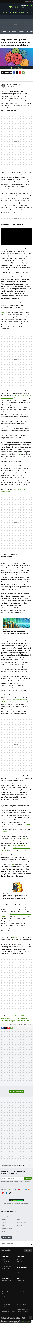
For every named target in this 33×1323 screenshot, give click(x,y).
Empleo (4, 1232)
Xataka (4, 1259)
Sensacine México (22, 1307)
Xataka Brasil (5, 1307)
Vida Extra (19, 1261)
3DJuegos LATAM (21, 1304)
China (4, 31)
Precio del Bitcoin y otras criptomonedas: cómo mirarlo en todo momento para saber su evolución (15, 1018)
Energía (4, 1222)
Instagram (13, 12)
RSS (29, 1189)
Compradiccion (6, 1296)
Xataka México (6, 1304)
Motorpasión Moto (22, 1283)
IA (9, 31)
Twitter (17, 72)
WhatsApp (4, 12)
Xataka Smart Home (7, 1266)
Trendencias (5, 1291)
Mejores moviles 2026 (19, 1165)
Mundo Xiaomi (5, 1268)
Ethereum (26, 824)
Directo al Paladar (6, 1280)
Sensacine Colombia (22, 1309)
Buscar (30, 1243)
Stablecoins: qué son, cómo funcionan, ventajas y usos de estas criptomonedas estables (15, 633)
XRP (13, 864)
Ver (17, 1091)
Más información (26, 1321)
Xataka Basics (16, 6)
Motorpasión (20, 1280)
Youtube (18, 1189)
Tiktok (9, 1192)
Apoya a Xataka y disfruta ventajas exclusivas (16, 1203)
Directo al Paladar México (8, 1311)
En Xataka (5, 629)
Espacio (4, 1219)
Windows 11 (20, 1232)
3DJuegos (19, 1259)
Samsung (20, 1225)
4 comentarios (8, 72)
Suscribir (28, 1178)
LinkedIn (6, 1192)
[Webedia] (29, 1)
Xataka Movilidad (21, 1222)
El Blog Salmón (21, 1291)
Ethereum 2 (5, 831)
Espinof (19, 1272)
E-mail (23, 72)
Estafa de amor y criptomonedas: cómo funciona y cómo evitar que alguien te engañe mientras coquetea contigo (15, 896)
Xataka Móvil (5, 1261)
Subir (26, 1250)
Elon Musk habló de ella (17, 845)
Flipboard (20, 72)
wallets (18, 454)
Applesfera (5, 1264)
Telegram (25, 1189)
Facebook (14, 72)
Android (30, 12)
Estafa (14, 31)
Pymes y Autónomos (22, 1293)
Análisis (19, 1216)
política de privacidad (24, 1181)
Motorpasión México (22, 1311)
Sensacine (20, 1270)
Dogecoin (26, 838)
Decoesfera (5, 1293)
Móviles (19, 1219)
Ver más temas (6, 1237)
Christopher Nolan (23, 31)
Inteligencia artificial (7, 1228)
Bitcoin (11, 96)
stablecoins (16, 937)
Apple (3, 1225)
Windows (22, 12)
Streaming (5, 1216)
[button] (13, 85)
